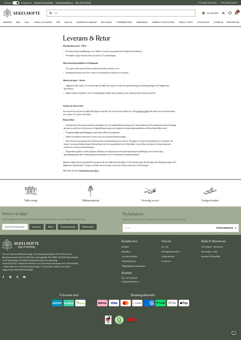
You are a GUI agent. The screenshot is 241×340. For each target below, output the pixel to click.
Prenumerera (224, 228)
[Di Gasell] (108, 320)
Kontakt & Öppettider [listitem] (15, 227)
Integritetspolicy (129, 261)
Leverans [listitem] (36, 227)
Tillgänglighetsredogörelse (133, 266)
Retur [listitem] (50, 227)
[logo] (21, 13)
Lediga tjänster (168, 256)
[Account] (223, 13)
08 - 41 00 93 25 (83, 2)
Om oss (164, 247)
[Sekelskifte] (41, 244)
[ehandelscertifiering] (119, 319)
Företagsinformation (170, 251)
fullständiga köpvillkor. (89, 170)
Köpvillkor (126, 251)
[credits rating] (131, 319)
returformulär (142, 111)
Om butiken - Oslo (209, 251)
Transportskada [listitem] (68, 227)
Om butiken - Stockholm (212, 247)
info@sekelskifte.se (64, 2)
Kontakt (125, 247)
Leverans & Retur (129, 256)
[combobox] (123, 13)
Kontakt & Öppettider (43, 2)
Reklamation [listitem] (88, 227)
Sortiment (165, 261)
